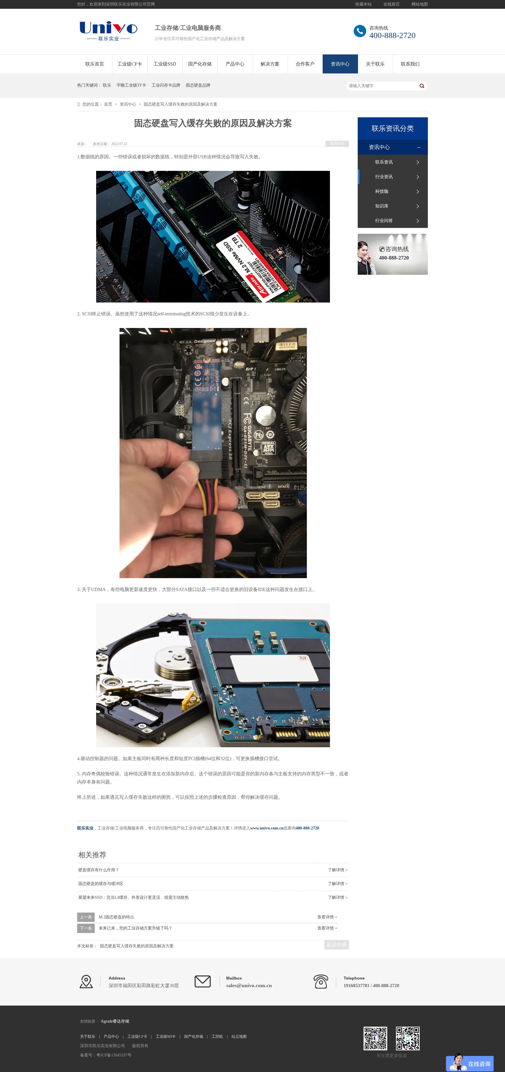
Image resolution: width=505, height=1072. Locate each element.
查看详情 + (327, 917)
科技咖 (381, 191)
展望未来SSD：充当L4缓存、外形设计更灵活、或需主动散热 (133, 897)
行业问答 (384, 220)
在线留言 (391, 4)
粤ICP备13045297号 (114, 1055)
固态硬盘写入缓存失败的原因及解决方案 (180, 104)
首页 (108, 104)
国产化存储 (200, 63)
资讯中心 (340, 63)
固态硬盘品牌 (198, 85)
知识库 (381, 206)
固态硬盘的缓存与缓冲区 (100, 884)
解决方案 (270, 63)
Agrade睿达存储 (115, 1021)
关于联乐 (375, 63)
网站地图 (419, 4)
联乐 (107, 85)
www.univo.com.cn (266, 828)
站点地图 (239, 1036)
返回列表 (337, 144)
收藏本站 (363, 4)
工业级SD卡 (166, 1036)
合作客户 (305, 63)
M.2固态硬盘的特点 (116, 917)
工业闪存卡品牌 (166, 85)
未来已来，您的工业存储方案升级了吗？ (135, 928)
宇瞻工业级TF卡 (131, 85)
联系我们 (410, 63)
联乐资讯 (384, 162)
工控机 (217, 1036)
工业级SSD (164, 63)
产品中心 (235, 63)
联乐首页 (94, 63)
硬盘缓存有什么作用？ (98, 870)
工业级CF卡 (129, 63)
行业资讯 (384, 176)
